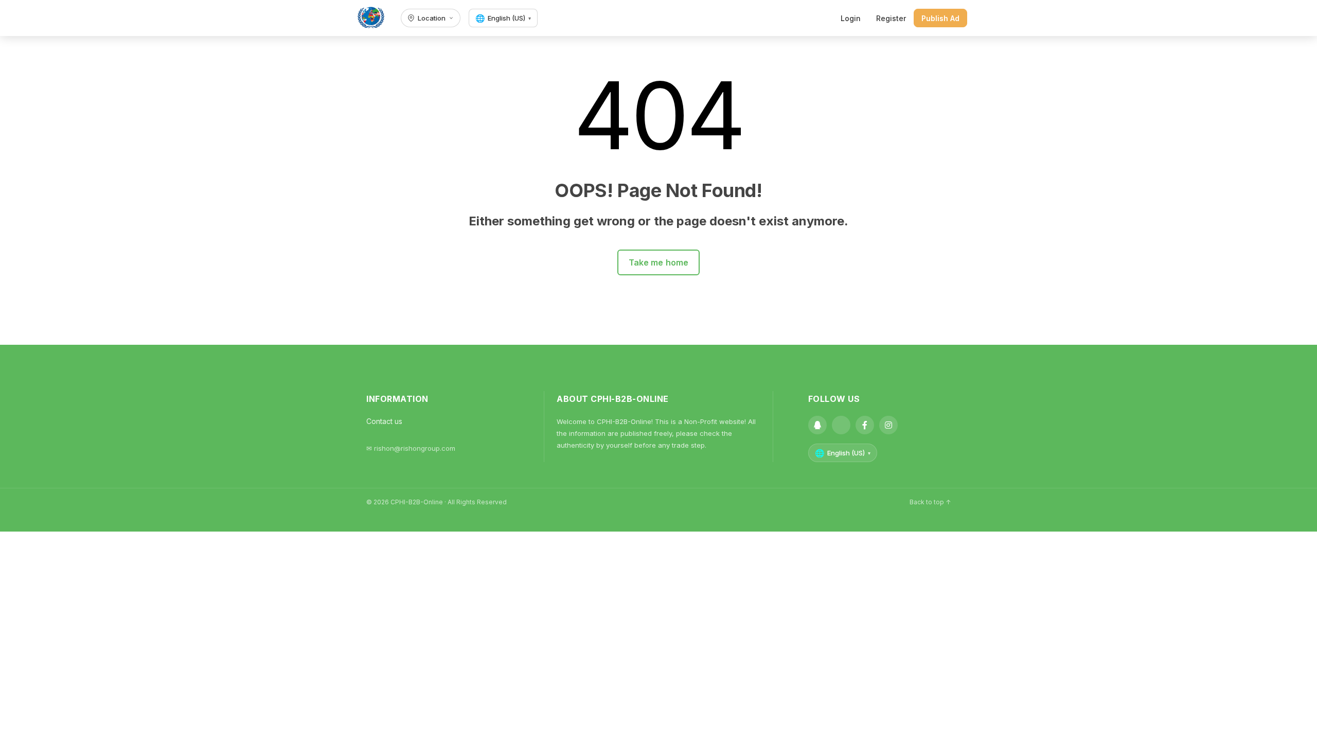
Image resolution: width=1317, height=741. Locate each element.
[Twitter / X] (841, 425)
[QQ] (817, 425)
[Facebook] (865, 425)
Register (891, 18)
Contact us (384, 421)
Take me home (659, 262)
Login (851, 18)
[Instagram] (888, 425)
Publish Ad (940, 18)
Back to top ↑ (930, 502)
